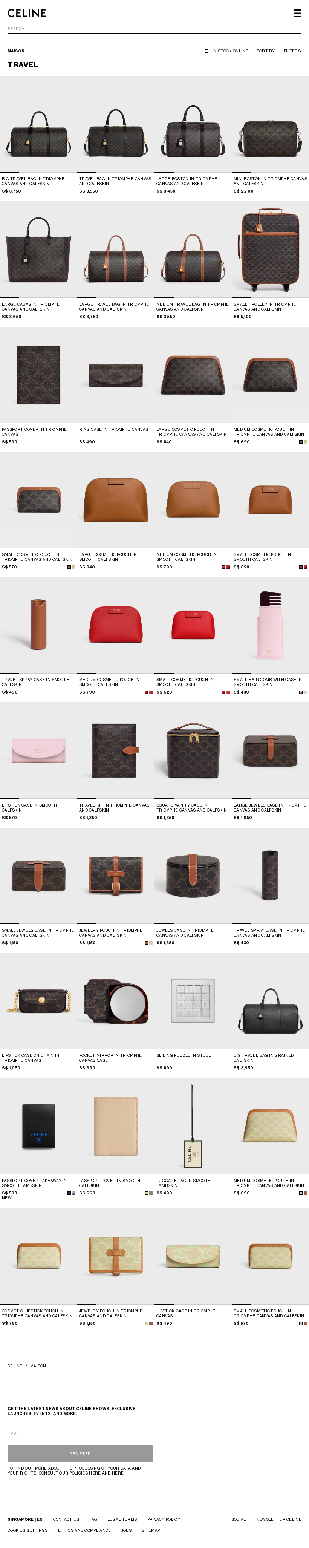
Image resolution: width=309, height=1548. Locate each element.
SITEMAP (151, 1530)
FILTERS (292, 51)
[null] (305, 442)
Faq (93, 1519)
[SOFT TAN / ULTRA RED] (223, 567)
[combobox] (154, 30)
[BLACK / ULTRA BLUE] (69, 1193)
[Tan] (305, 1193)
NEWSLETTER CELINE (278, 1519)
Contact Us (66, 1519)
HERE (95, 1473)
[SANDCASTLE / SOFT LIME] (301, 1193)
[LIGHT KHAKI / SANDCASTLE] (151, 1193)
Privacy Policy (163, 1519)
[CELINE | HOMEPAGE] (27, 13)
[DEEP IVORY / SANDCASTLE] (146, 1193)
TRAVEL (23, 64)
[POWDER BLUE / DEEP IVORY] (305, 692)
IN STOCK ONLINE (230, 51)
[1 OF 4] (38, 124)
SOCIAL (238, 1519)
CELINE (15, 1366)
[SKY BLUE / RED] (73, 1193)
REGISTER (80, 1454)
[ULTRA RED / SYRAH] (228, 567)
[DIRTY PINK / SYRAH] (301, 692)
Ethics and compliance (84, 1530)
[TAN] (301, 442)
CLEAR (295, 29)
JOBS (126, 1530)
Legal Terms (122, 1519)
